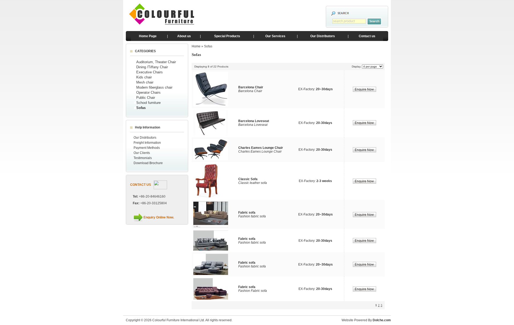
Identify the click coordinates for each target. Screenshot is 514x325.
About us (184, 36)
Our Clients (142, 153)
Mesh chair (144, 82)
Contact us (367, 36)
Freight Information (147, 143)
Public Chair (145, 98)
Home (196, 46)
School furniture (148, 103)
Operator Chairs (148, 92)
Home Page (148, 36)
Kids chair (144, 77)
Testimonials (143, 158)
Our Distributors (322, 36)
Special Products (227, 36)
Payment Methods (147, 148)
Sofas (141, 108)
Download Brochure (148, 163)
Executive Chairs (149, 72)
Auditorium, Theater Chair (156, 62)
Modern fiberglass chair (154, 87)
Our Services (275, 36)
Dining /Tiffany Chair (152, 67)
